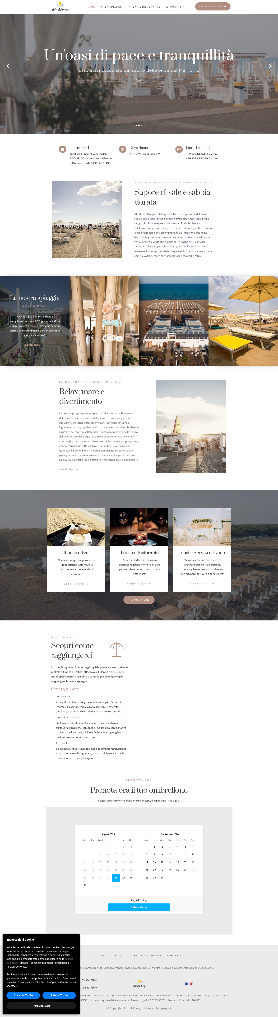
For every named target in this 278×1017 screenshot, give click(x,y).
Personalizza (41, 1005)
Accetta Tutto (23, 995)
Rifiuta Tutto (59, 995)
